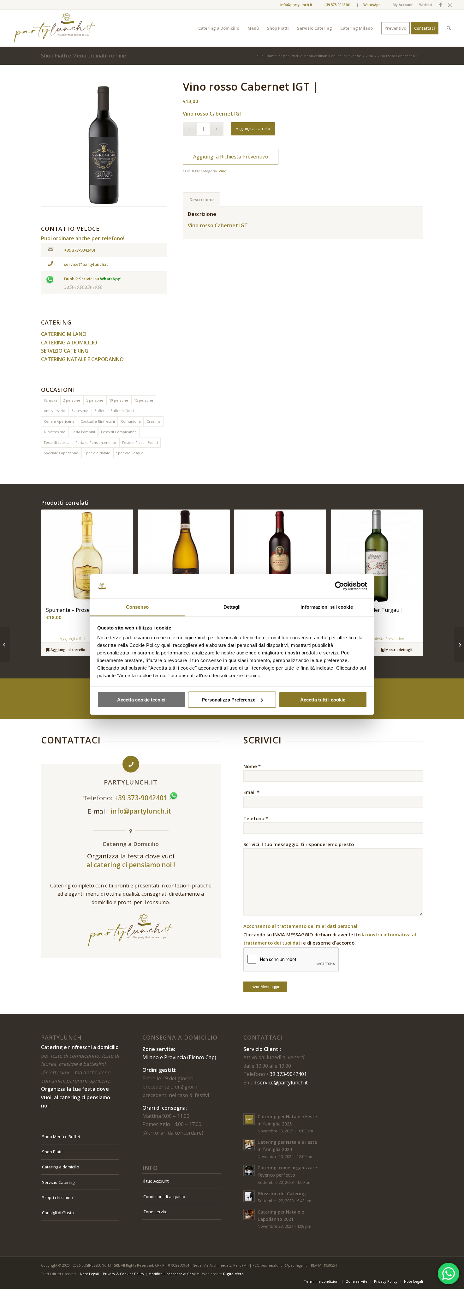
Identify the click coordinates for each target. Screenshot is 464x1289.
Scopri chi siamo (57, 1197)
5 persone (94, 400)
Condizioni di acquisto (164, 1196)
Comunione (131, 421)
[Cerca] (449, 28)
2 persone (71, 400)
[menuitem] (403, 4)
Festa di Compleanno (119, 431)
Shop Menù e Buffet (61, 1136)
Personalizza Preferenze (228, 699)
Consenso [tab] (137, 607)
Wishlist (425, 4)
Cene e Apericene (59, 421)
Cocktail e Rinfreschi (97, 421)
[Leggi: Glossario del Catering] (249, 1196)
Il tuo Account (156, 1181)
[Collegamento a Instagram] (450, 4)
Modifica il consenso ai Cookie (173, 1273)
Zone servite (155, 1211)
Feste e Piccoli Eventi (140, 442)
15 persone (143, 400)
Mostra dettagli (398, 649)
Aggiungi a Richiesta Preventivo (230, 156)
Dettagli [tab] (232, 607)
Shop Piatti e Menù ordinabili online (83, 55)
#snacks (50, 400)
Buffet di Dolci (122, 410)
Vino (222, 171)
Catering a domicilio (60, 1167)
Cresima (154, 421)
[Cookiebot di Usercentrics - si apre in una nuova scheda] (339, 586)
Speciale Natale (97, 453)
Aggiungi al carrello (253, 128)
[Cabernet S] (104, 144)
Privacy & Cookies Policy (123, 1273)
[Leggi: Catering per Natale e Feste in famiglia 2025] (249, 1119)
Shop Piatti (52, 1152)
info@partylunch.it (141, 811)
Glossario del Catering (282, 1194)
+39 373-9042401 (286, 1074)
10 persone (118, 400)
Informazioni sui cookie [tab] (326, 607)
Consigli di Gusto (58, 1212)
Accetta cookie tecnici (141, 699)
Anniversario (54, 410)
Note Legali (89, 1273)
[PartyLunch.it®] (54, 28)
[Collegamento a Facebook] (440, 4)
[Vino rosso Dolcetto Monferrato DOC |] (5, 644)
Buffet (99, 410)
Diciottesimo (54, 431)
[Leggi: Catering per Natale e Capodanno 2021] (249, 1214)
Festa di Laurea (56, 442)
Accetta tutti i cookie (322, 699)
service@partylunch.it (282, 1082)
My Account (403, 4)
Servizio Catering (58, 1182)
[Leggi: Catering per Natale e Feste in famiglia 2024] (249, 1144)
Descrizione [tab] (201, 199)
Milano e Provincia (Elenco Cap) (179, 1057)
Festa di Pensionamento (95, 442)
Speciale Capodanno (61, 453)
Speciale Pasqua (129, 453)
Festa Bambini (83, 431)
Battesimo (79, 410)
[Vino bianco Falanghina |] (459, 644)
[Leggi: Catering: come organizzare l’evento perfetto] (249, 1170)
